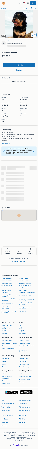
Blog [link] (2, 400)
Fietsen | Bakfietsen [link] (24, 343)
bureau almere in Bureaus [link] (26, 296)
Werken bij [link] (22, 415)
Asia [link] (8, 41)
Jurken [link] (4, 374)
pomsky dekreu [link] (23, 278)
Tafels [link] (4, 367)
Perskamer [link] (4, 419)
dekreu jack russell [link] (6, 285)
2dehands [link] (4, 422)
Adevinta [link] (22, 419)
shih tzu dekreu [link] (23, 281)
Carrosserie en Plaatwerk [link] (9, 343)
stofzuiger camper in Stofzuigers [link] (25, 307)
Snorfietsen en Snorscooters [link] (23, 351)
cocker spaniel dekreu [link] (25, 283)
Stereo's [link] (4, 330)
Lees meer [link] (4, 143)
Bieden (20, 70)
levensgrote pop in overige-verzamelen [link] (9, 311)
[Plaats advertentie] (33, 3)
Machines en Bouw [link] (24, 379)
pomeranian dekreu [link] (7, 283)
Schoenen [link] (5, 381)
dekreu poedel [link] (5, 288)
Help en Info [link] (23, 403)
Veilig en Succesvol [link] (7, 403)
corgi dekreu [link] (4, 292)
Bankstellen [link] (5, 358)
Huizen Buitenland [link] (24, 364)
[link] (4, 3)
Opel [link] (20, 328)
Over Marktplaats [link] (7, 415)
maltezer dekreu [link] (6, 290)
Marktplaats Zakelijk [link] (25, 400)
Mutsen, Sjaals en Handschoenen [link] (7, 377)
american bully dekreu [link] (25, 285)
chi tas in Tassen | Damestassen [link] (6, 307)
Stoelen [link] (4, 364)
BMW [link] (20, 325)
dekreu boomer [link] (23, 290)
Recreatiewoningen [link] (24, 367)
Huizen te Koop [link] (23, 358)
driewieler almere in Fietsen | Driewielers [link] (9, 299)
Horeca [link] (21, 374)
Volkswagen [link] (22, 333)
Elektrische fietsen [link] (24, 340)
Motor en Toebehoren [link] (8, 346)
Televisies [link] (5, 333)
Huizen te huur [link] (23, 361)
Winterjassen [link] (6, 383)
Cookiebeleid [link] (5, 410)
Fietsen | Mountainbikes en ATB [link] (26, 346)
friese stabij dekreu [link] (6, 281)
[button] (24, 3)
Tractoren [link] (22, 382)
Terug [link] (4, 8)
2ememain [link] (22, 422)
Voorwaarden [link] (5, 407)
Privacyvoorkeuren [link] (25, 410)
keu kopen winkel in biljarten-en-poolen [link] (27, 303)
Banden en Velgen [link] (7, 340)
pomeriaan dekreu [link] (6, 278)
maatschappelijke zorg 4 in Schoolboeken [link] (9, 295)
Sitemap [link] (4, 426)
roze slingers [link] (22, 312)
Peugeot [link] (21, 330)
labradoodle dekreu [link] (24, 288)
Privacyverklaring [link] (24, 407)
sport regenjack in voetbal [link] (26, 300)
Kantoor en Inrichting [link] (25, 376)
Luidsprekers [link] (6, 328)
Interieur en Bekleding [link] (8, 348)
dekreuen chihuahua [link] (7, 304)
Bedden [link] (4, 361)
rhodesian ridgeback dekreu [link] (27, 292)
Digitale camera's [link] (7, 325)
